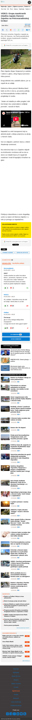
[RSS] (24, 713)
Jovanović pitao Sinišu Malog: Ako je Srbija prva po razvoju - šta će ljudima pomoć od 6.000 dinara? (20, 352)
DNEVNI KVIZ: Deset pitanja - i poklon (20, 360)
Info (8, 9)
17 (19, 569)
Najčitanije (21, 9)
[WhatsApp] (19, 30)
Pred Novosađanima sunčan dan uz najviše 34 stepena (20, 543)
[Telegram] (23, 30)
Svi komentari (15, 334)
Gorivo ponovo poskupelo (11, 625)
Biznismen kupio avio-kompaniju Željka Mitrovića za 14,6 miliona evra (20, 368)
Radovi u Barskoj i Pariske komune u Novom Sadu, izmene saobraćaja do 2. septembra (20, 585)
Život (11, 9)
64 (19, 498)
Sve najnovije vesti (23, 628)
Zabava (16, 9)
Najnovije (4, 6)
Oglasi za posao (18, 6)
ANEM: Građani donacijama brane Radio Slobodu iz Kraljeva (15, 615)
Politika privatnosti (16, 705)
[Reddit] (11, 30)
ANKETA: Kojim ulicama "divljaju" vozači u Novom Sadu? (20, 511)
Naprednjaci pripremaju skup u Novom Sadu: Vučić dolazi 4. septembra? (21, 493)
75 (19, 515)
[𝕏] (7, 30)
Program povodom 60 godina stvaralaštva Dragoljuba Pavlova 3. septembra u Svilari (16, 610)
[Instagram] (7, 713)
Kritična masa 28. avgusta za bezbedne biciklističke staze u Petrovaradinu (21, 446)
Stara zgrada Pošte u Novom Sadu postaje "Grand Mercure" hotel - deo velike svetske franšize (21, 522)
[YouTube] (21, 713)
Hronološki (6, 263)
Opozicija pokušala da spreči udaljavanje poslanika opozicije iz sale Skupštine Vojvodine (21, 457)
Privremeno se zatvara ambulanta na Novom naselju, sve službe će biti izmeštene (20, 388)
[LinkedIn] (18, 713)
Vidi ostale (26, 660)
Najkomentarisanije (9, 633)
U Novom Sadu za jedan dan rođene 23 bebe (20, 419)
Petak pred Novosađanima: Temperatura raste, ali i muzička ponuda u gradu (20, 436)
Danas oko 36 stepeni (18, 427)
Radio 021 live (16, 676)
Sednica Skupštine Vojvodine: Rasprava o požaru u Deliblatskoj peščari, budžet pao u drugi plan (20, 469)
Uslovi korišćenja (16, 702)
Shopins (16, 680)
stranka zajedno (7, 252)
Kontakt (16, 694)
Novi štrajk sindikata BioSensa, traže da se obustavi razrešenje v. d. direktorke (19, 483)
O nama (16, 687)
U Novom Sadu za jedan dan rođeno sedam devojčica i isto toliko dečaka (20, 534)
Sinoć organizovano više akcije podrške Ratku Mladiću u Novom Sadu (21, 398)
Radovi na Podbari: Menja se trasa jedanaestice (21, 378)
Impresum (16, 698)
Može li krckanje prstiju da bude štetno (15, 601)
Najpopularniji (18, 263)
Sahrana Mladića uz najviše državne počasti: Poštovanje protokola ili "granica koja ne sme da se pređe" (17, 605)
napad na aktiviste (22, 252)
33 (19, 414)
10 (19, 462)
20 (19, 450)
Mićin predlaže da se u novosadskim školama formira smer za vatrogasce (20, 574)
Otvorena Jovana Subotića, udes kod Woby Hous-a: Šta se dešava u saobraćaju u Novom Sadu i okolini (16, 621)
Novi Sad (3, 9)
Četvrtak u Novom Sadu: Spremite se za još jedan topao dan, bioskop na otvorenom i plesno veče (19, 552)
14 (19, 488)
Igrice (10, 6)
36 (19, 527)
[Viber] (15, 30)
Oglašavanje (16, 691)
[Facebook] (3, 30)
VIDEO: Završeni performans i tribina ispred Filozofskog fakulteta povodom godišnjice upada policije (21, 564)
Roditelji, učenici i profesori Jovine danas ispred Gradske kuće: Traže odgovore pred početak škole (21, 409)
